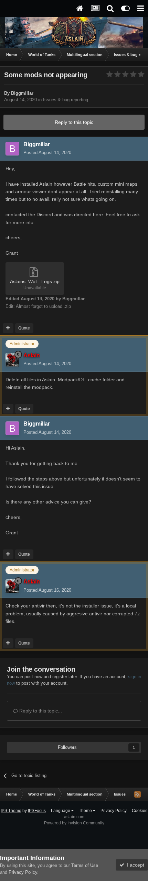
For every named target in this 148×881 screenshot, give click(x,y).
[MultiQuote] (8, 328)
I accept (134, 865)
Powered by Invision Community (74, 823)
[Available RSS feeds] (137, 794)
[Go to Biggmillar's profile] (12, 148)
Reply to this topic (74, 122)
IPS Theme (11, 810)
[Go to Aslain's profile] (12, 360)
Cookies (139, 810)
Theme (86, 810)
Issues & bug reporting (65, 99)
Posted (47, 152)
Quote (24, 328)
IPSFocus (37, 810)
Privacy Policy (114, 810)
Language (61, 810)
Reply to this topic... (40, 711)
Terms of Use (84, 865)
